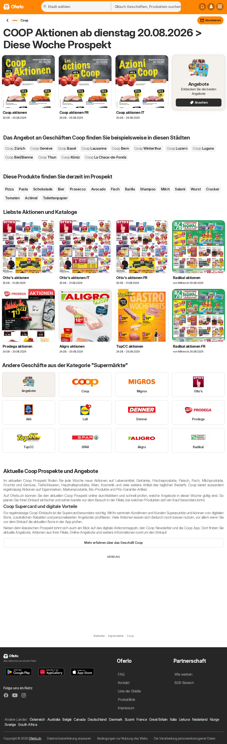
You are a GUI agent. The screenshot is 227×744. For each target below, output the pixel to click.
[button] (211, 6)
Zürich (15, 148)
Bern (120, 148)
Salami (180, 189)
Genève (41, 148)
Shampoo (147, 189)
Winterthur (147, 148)
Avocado (98, 189)
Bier (61, 189)
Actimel (31, 198)
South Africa (27, 724)
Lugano (203, 148)
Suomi (129, 719)
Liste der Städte (129, 691)
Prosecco (78, 189)
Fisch (115, 189)
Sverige (10, 724)
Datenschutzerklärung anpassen (69, 738)
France (141, 719)
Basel (67, 148)
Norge (214, 719)
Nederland (199, 719)
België (66, 719)
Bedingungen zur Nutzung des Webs (122, 738)
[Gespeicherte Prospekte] (202, 6)
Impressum (126, 708)
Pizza (9, 189)
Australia (53, 719)
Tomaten (12, 198)
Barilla (130, 189)
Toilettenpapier (55, 198)
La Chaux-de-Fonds (105, 157)
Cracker (212, 189)
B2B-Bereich (184, 682)
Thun (47, 157)
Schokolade (43, 189)
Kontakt (123, 682)
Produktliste (126, 699)
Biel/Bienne (19, 157)
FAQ (121, 674)
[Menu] (220, 6)
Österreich (37, 719)
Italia (173, 719)
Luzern (177, 148)
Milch (165, 189)
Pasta (23, 189)
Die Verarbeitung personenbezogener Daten (184, 738)
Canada (79, 719)
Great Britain (158, 719)
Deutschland (97, 719)
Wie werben (183, 674)
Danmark (115, 719)
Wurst (196, 189)
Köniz (70, 157)
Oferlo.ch (35, 738)
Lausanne (93, 148)
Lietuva (184, 719)
